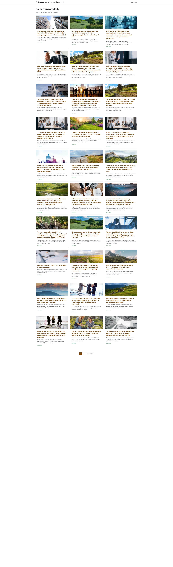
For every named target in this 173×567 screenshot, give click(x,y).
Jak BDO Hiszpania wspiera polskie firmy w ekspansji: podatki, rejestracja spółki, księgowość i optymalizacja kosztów (120, 333)
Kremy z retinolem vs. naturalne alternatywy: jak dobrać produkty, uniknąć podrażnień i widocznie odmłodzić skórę (86, 333)
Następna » (90, 353)
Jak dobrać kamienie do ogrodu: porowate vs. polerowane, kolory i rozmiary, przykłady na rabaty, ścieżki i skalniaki (86, 134)
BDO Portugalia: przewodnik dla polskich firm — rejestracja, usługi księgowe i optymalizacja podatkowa (119, 267)
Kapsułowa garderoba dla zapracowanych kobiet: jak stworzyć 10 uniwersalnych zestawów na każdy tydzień (120, 300)
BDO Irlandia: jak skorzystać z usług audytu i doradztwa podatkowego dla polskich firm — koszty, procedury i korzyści (52, 300)
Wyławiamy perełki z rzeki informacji (50, 2)
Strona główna (133, 2)
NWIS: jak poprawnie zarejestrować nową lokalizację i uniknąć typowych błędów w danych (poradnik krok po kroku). (85, 167)
